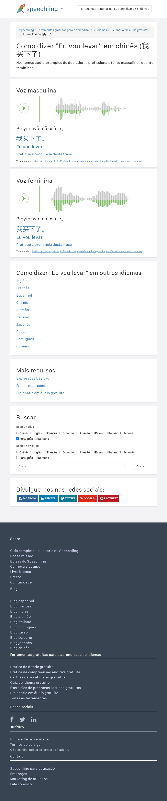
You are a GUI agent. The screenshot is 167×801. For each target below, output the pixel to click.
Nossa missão (21, 556)
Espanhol (24, 295)
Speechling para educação (32, 768)
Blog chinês (20, 648)
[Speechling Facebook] (14, 720)
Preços (16, 577)
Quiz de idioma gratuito (30, 682)
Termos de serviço (25, 744)
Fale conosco (21, 784)
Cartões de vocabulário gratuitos (37, 677)
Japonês (23, 324)
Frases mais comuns (33, 385)
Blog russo (19, 632)
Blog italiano (20, 622)
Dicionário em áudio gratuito (129, 30)
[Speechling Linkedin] (36, 720)
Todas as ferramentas (28, 698)
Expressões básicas (32, 378)
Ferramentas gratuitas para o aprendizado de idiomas (114, 8)
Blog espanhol (22, 601)
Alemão (22, 310)
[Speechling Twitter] (25, 720)
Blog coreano (21, 637)
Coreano (23, 346)
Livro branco (20, 571)
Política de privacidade (29, 739)
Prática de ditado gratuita (32, 667)
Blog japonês (21, 643)
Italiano (22, 317)
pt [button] (62, 9)
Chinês (22, 302)
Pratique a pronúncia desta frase (44, 154)
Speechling (26, 30)
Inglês (21, 281)
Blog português (23, 627)
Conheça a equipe (25, 566)
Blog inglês (19, 611)
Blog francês (20, 606)
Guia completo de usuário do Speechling (44, 551)
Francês (23, 288)
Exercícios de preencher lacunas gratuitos (45, 688)
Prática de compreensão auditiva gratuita (45, 672)
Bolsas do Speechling (28, 561)
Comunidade (21, 582)
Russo (21, 331)
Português (25, 339)
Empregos (18, 774)
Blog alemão (20, 616)
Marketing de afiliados (29, 779)
